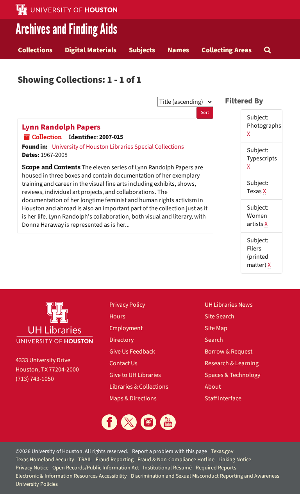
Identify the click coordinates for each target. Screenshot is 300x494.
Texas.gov (222, 451)
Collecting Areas (227, 50)
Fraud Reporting (115, 460)
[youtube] (168, 422)
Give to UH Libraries (135, 375)
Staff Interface (223, 398)
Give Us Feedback (132, 351)
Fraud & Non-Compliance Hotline (176, 460)
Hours (117, 316)
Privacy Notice (32, 468)
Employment (126, 328)
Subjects (142, 50)
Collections (35, 50)
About (213, 386)
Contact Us (123, 363)
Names (178, 50)
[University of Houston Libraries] (55, 322)
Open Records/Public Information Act (95, 468)
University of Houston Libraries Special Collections (118, 146)
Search (214, 340)
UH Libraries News (229, 304)
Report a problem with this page (169, 451)
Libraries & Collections (138, 386)
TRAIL (85, 460)
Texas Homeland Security (45, 460)
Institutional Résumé (167, 468)
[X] (129, 422)
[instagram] (148, 422)
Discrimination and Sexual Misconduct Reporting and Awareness (205, 476)
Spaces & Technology (232, 375)
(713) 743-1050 (35, 379)
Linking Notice (234, 460)
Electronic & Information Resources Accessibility (71, 476)
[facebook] (109, 422)
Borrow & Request (228, 351)
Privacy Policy (127, 304)
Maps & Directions (133, 398)
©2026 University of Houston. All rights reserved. (72, 451)
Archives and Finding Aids (66, 29)
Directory (121, 340)
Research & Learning (232, 363)
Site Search (219, 316)
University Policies (37, 484)
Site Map (216, 328)
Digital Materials (90, 50)
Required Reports (216, 468)
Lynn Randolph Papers (61, 127)
